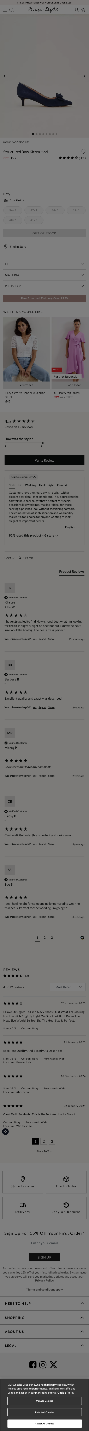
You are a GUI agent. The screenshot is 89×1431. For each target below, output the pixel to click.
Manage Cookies (44, 1400)
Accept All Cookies (44, 1423)
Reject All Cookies (44, 1412)
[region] (44, 1405)
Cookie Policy (66, 1392)
